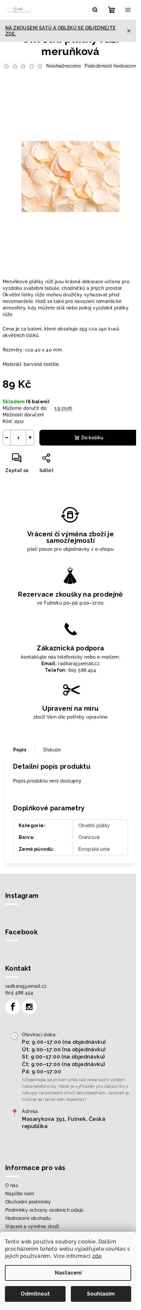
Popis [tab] (19, 749)
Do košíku (92, 437)
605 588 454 (19, 992)
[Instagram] (29, 1006)
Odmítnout (35, 1294)
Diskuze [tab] (52, 749)
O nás (11, 1185)
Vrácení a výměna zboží (32, 1226)
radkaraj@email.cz (26, 986)
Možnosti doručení (23, 414)
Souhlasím (101, 1294)
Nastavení (68, 1273)
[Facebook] (12, 1006)
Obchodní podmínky (28, 1201)
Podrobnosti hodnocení (111, 66)
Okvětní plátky (94, 825)
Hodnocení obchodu (28, 1218)
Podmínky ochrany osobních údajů (44, 1210)
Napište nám (19, 1193)
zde (96, 1256)
